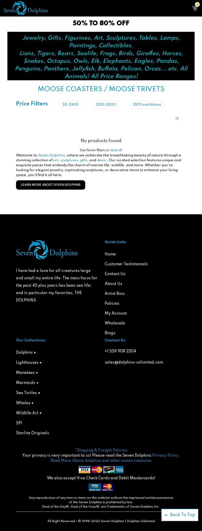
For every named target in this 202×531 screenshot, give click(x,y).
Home (110, 254)
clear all (116, 150)
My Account (116, 313)
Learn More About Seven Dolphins (51, 184)
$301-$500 (106, 104)
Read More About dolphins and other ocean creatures (101, 461)
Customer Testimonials (126, 264)
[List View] (177, 118)
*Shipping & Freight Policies (101, 450)
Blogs (110, 333)
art (56, 160)
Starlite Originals (32, 433)
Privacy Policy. (166, 456)
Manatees (25, 373)
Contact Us (115, 274)
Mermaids (25, 383)
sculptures (69, 160)
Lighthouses (27, 363)
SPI (19, 423)
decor (102, 160)
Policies (112, 304)
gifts (83, 160)
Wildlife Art (27, 413)
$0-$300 (70, 104)
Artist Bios (115, 294)
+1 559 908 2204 (120, 351)
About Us (113, 284)
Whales (23, 403)
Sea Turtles (26, 393)
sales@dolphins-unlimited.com (134, 363)
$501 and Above (147, 104)
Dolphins (24, 353)
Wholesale (115, 323)
